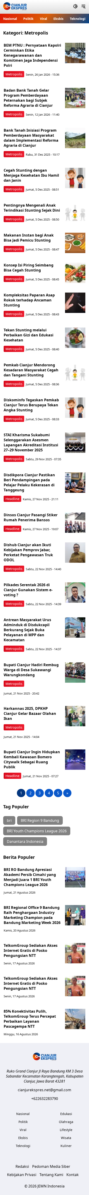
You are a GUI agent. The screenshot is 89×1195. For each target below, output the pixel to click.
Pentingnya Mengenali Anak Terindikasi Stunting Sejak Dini (32, 208)
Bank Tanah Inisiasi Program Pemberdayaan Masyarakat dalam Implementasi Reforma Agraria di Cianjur (31, 138)
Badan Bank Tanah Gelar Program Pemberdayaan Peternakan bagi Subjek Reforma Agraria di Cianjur (28, 98)
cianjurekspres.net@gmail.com (44, 1089)
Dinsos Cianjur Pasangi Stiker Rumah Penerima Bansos (31, 517)
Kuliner (66, 1146)
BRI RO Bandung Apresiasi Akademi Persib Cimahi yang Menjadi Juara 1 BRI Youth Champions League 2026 (30, 877)
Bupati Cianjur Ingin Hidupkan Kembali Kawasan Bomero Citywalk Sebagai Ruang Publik (32, 759)
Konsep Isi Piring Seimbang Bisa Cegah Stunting (28, 268)
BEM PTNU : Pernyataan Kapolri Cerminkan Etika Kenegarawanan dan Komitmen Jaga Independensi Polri (32, 55)
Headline (12, 499)
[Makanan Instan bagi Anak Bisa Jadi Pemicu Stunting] (75, 243)
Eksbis (58, 18)
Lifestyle (66, 1130)
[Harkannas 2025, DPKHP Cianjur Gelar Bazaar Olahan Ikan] (75, 716)
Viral (43, 18)
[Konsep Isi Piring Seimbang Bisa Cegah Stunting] (75, 273)
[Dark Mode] (75, 7)
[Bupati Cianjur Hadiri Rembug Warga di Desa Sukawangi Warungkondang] (75, 672)
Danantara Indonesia (25, 841)
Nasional (10, 18)
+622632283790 (44, 1098)
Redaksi (22, 1166)
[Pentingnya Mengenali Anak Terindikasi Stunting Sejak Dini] (75, 213)
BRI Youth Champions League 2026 (37, 830)
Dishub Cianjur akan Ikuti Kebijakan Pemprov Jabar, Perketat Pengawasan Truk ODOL (28, 552)
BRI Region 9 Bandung (40, 820)
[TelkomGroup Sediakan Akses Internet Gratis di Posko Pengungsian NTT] (75, 953)
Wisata (66, 1138)
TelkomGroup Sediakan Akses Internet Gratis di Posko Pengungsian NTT (31, 950)
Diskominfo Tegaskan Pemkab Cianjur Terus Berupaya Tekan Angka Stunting (31, 405)
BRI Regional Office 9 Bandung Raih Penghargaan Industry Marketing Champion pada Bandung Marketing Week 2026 (32, 915)
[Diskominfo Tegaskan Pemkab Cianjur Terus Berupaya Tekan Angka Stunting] (75, 407)
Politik (28, 18)
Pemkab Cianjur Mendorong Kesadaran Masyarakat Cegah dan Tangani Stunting (31, 370)
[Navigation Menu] (83, 7)
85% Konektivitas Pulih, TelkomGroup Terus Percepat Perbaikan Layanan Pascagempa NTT (30, 1019)
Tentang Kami (51, 1174)
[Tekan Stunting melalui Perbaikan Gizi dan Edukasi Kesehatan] (75, 337)
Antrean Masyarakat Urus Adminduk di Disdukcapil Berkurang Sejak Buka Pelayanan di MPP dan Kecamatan (27, 629)
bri (9, 820)
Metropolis (13, 74)
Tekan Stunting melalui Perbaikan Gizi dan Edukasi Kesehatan (28, 335)
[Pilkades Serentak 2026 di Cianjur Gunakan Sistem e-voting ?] (75, 592)
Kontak (72, 1174)
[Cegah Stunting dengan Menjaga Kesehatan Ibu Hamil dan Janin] (75, 178)
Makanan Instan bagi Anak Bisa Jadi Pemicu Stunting (29, 238)
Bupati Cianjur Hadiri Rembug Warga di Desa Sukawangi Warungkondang (31, 669)
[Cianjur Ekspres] (15, 6)
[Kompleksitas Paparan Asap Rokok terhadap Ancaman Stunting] (75, 303)
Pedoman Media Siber (51, 1166)
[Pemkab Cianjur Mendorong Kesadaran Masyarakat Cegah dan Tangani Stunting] (75, 372)
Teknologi (77, 18)
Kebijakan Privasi (21, 1174)
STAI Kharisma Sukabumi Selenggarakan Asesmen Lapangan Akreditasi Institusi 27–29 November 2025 (31, 442)
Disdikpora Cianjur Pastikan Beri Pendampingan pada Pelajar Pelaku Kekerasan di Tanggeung (29, 482)
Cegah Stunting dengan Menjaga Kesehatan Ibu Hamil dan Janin (31, 175)
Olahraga (66, 1122)
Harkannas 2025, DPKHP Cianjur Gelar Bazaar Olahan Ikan (30, 713)
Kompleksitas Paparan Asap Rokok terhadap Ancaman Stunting (29, 300)
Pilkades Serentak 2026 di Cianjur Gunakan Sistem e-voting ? (28, 589)
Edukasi (66, 1114)
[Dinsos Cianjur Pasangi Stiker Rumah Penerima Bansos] (75, 522)
